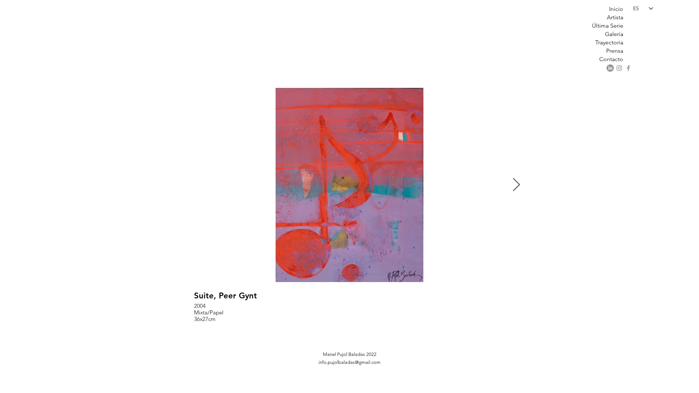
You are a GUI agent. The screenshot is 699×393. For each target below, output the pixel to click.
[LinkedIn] (610, 68)
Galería (614, 34)
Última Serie (607, 25)
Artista (615, 17)
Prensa (614, 50)
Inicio (616, 8)
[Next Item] (516, 185)
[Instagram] (619, 68)
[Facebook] (628, 68)
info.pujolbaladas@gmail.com (349, 362)
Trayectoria (609, 42)
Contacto (611, 59)
